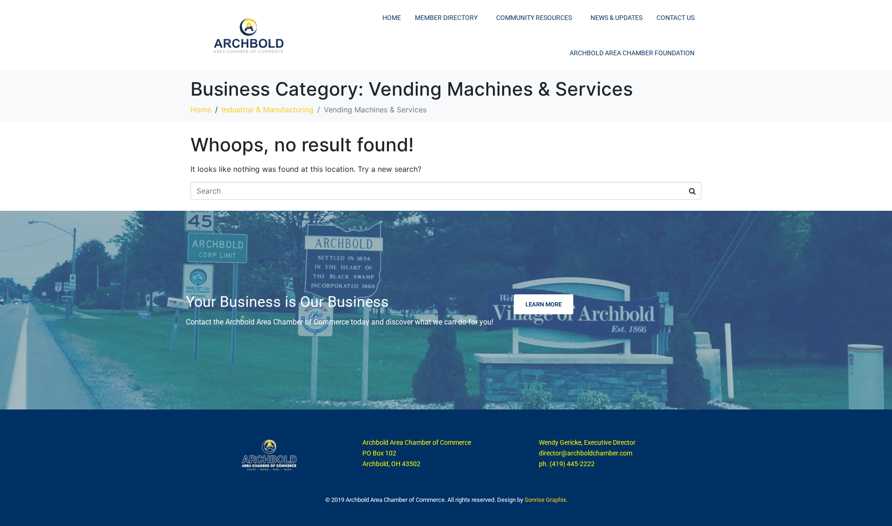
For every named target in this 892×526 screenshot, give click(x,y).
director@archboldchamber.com (585, 453)
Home (391, 17)
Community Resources (534, 17)
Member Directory (446, 17)
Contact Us (675, 17)
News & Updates (616, 17)
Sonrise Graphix (545, 499)
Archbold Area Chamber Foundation (632, 53)
